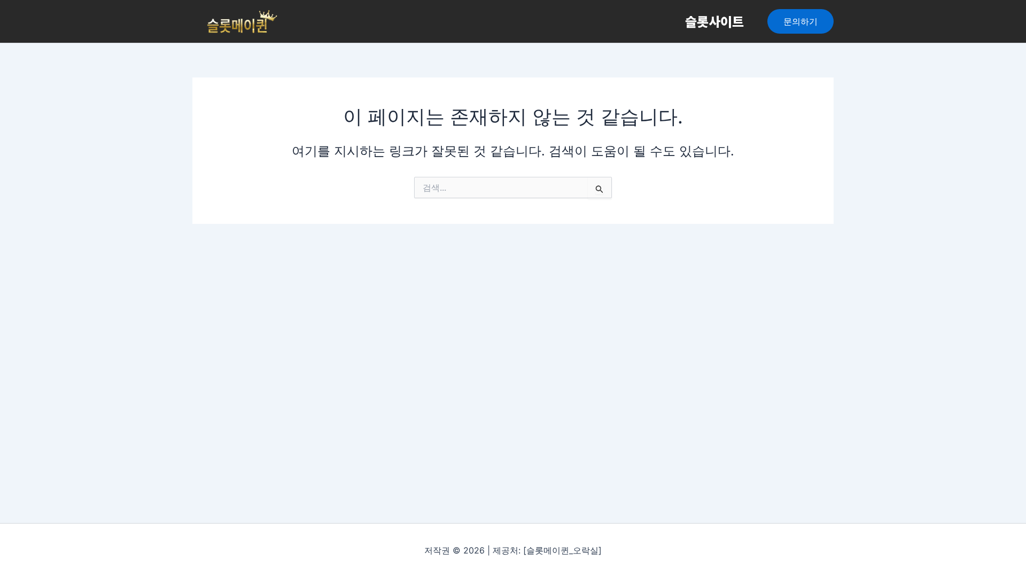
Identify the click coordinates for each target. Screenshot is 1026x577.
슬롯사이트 (714, 21)
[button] (800, 21)
